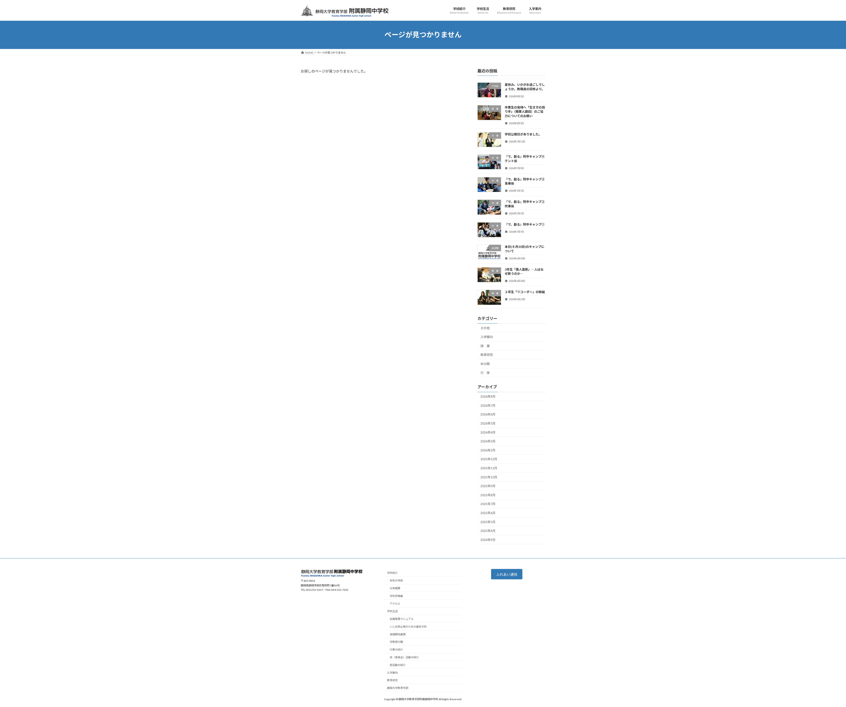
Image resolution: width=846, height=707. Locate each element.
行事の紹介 (396, 649)
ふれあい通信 (506, 574)
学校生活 (392, 611)
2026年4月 (488, 432)
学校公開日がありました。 (523, 134)
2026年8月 (488, 396)
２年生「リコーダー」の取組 (525, 292)
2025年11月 (489, 468)
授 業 (485, 346)
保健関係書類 (398, 634)
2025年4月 (488, 531)
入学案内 (487, 337)
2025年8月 (488, 495)
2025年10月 (489, 477)
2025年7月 (488, 504)
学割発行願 (396, 642)
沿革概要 (395, 588)
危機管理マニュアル (402, 619)
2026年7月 (488, 405)
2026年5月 (488, 423)
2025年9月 (488, 486)
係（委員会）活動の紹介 (404, 657)
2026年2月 (488, 450)
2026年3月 (488, 441)
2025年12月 (489, 459)
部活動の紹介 (398, 665)
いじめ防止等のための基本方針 (408, 626)
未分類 (485, 363)
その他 (485, 328)
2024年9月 (488, 539)
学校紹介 (392, 573)
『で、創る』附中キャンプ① (525, 224)
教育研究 (487, 355)
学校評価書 (396, 596)
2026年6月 (488, 414)
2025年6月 (488, 513)
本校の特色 (396, 580)
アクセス (395, 603)
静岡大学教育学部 (397, 688)
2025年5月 (488, 522)
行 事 (485, 372)
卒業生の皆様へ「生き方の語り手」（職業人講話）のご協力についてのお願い (525, 111)
